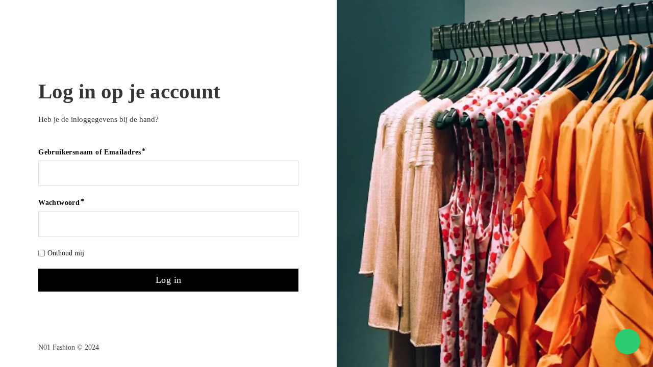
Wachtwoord (59, 202)
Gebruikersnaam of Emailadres (89, 152)
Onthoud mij (65, 253)
